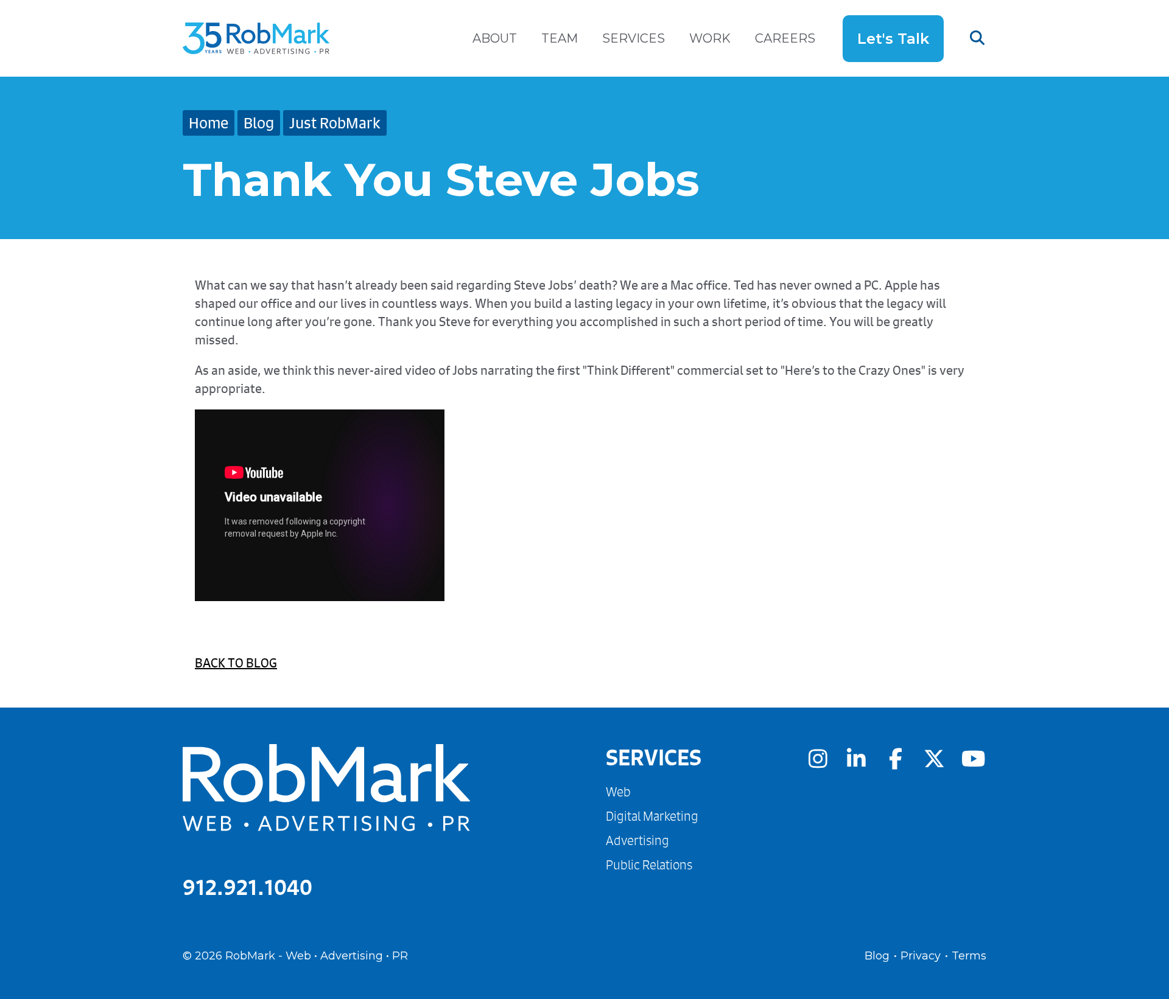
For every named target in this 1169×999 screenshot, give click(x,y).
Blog (259, 123)
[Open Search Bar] (965, 38)
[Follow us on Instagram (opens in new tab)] (817, 758)
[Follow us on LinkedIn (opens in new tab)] (856, 758)
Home (208, 123)
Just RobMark (335, 123)
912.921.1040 (247, 887)
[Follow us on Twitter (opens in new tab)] (934, 758)
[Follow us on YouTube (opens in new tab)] (973, 758)
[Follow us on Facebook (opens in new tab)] (895, 758)
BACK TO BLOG (236, 662)
